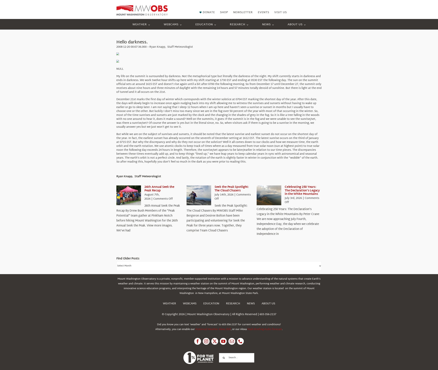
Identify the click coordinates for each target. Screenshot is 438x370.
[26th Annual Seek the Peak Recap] (128, 195)
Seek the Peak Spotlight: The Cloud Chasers (232, 188)
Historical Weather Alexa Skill (213, 329)
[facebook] (197, 341)
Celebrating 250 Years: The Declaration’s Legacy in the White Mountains (302, 190)
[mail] (231, 341)
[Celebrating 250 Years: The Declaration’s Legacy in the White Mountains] (269, 195)
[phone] (240, 341)
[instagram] (206, 341)
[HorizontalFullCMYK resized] (142, 6)
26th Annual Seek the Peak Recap (159, 188)
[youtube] (223, 341)
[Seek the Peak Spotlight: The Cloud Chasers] (198, 195)
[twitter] (214, 341)
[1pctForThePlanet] (198, 352)
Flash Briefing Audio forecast (264, 329)
